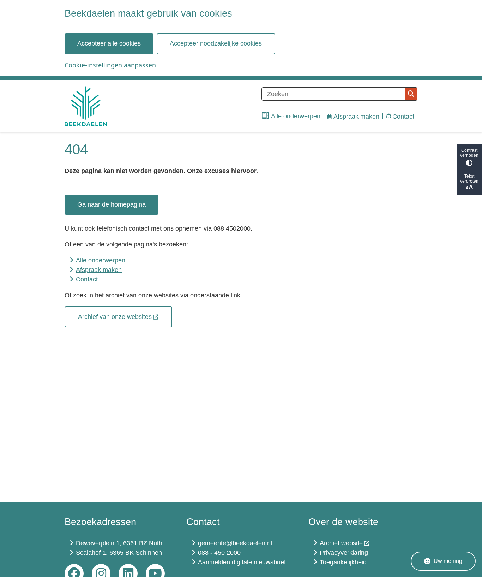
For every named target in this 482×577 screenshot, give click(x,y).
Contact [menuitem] (403, 116)
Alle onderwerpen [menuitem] (295, 116)
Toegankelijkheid (343, 562)
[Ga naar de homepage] (86, 106)
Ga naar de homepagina (111, 204)
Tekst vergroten (469, 179)
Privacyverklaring (344, 552)
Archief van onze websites (115, 316)
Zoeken (411, 94)
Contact (87, 279)
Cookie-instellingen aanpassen (110, 65)
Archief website (341, 543)
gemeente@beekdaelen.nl (235, 543)
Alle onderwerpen (100, 260)
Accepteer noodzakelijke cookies (216, 43)
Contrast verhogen (469, 153)
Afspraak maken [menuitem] (356, 116)
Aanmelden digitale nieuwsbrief (242, 562)
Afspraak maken (99, 269)
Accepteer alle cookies (109, 43)
